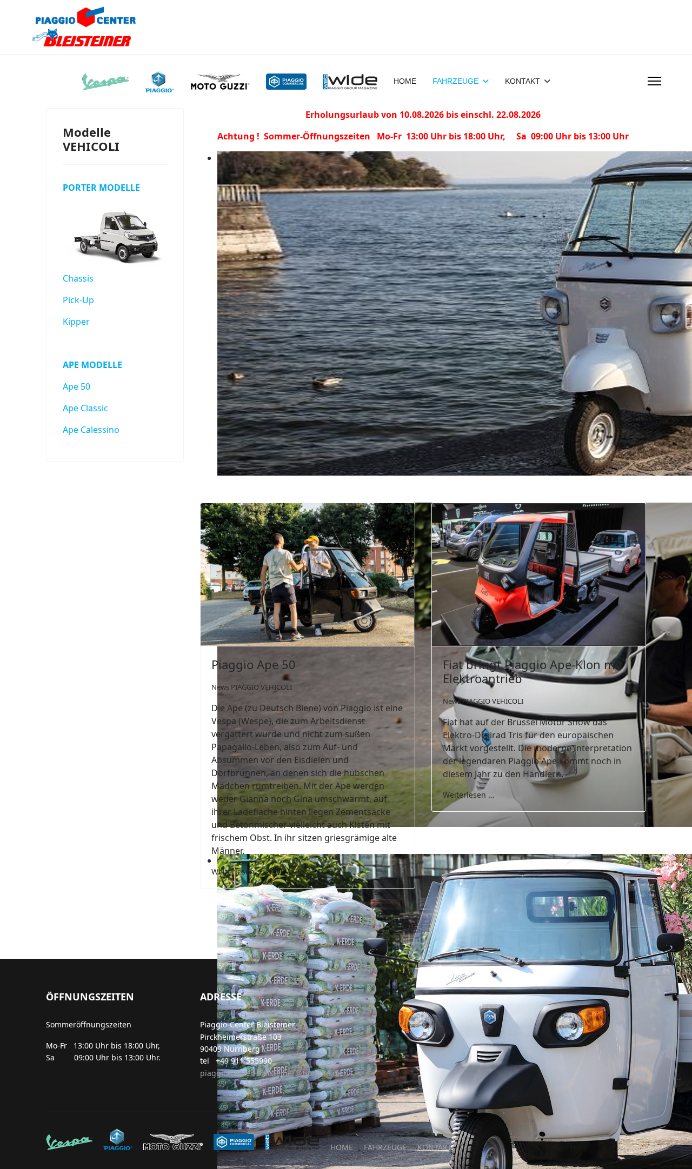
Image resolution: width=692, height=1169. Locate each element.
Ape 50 (76, 386)
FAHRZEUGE (455, 81)
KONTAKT (522, 81)
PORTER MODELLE (101, 187)
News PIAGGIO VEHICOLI (251, 687)
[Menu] (654, 81)
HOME (405, 81)
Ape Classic (85, 408)
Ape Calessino (91, 430)
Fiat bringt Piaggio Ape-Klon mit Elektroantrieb (533, 671)
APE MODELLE (92, 365)
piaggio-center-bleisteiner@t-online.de (271, 1073)
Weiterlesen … (237, 871)
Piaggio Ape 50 (253, 664)
